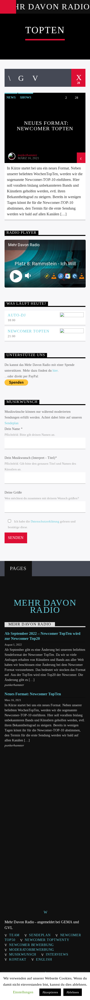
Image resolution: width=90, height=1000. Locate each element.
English (44, 959)
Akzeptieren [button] (50, 992)
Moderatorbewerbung (31, 949)
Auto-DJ (17, 315)
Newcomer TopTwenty (47, 940)
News (11, 97)
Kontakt (17, 959)
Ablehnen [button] (72, 992)
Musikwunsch (22, 954)
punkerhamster (27, 155)
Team (14, 935)
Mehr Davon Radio (45, 6)
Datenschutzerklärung (45, 521)
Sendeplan (11, 423)
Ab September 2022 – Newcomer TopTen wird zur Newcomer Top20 (42, 636)
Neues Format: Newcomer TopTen (45, 126)
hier (55, 370)
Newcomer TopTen (28, 331)
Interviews (57, 954)
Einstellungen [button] (23, 992)
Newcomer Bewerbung (31, 945)
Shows (25, 97)
